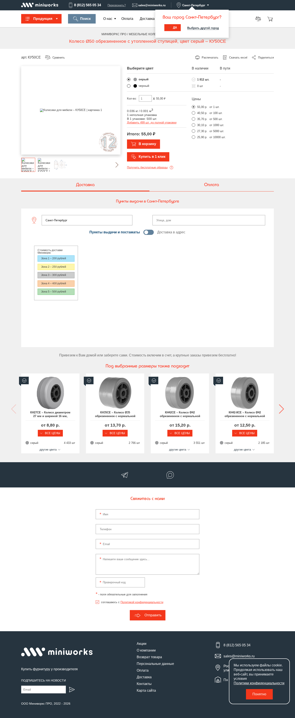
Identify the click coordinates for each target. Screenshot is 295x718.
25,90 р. (202, 137)
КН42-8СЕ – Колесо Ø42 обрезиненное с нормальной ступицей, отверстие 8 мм (245, 414)
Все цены (52, 433)
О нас (107, 19)
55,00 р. (202, 107)
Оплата (127, 19)
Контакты (144, 684)
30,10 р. (202, 125)
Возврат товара (149, 657)
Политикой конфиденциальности (142, 602)
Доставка (147, 19)
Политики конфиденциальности (259, 683)
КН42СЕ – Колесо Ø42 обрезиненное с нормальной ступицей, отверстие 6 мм (180, 414)
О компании (146, 650)
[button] (113, 165)
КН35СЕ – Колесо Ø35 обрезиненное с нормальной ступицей (115, 414)
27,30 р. (202, 131)
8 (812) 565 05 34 (87, 5)
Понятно (259, 694)
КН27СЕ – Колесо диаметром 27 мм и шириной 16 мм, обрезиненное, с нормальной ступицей (50, 414)
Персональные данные (155, 664)
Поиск (85, 19)
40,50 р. (202, 113)
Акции (141, 643)
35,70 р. (202, 119)
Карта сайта (146, 690)
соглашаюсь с (132, 602)
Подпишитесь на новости (43, 680)
